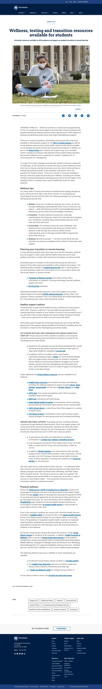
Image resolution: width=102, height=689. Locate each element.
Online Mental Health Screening (41, 402)
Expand (77, 109)
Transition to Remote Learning (40, 278)
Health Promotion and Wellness (40, 609)
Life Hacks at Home (36, 414)
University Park (71, 600)
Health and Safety (47, 600)
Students (60, 600)
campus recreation (60, 609)
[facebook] (63, 115)
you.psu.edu (60, 351)
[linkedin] (75, 115)
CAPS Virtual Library (37, 408)
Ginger (55, 357)
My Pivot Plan (34, 286)
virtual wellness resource (47, 375)
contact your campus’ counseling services (57, 440)
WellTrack (32, 399)
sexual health (41, 387)
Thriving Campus (44, 451)
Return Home (34, 150)
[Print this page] (88, 115)
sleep (78, 385)
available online (36, 515)
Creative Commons (53, 107)
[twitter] (69, 115)
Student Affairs (35, 605)
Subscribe (61, 628)
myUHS (35, 495)
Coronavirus (74, 609)
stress (72, 385)
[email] (82, 115)
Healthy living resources (38, 382)
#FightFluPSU (25, 502)
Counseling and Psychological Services (56, 605)
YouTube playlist (72, 561)
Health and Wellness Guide (40, 570)
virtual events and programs (53, 538)
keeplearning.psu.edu (52, 268)
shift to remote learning (62, 143)
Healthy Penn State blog (41, 564)
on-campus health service (52, 505)
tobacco (68, 387)
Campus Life (51, 21)
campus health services (71, 515)
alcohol (61, 387)
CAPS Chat (33, 393)
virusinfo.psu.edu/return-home (60, 576)
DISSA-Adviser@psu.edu (52, 294)
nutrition (32, 387)
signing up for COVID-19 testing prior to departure (48, 490)
